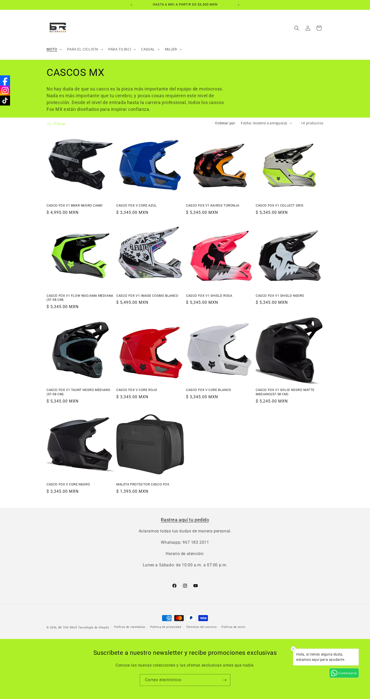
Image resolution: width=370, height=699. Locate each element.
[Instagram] (5, 90)
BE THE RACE (67, 627)
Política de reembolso (129, 627)
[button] (54, 49)
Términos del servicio (201, 627)
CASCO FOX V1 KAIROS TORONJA (212, 205)
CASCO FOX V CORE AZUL (136, 205)
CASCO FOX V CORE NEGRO (68, 484)
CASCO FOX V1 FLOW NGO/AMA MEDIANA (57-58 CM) (80, 298)
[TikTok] (5, 100)
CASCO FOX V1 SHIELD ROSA (209, 295)
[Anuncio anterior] (131, 5)
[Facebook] (5, 80)
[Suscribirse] (224, 680)
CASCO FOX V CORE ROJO (136, 390)
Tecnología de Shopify (93, 627)
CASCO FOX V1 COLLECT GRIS (280, 205)
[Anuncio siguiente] (238, 5)
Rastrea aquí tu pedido (185, 519)
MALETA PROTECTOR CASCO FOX (142, 484)
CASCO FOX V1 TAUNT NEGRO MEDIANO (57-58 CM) (78, 392)
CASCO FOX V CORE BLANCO (208, 390)
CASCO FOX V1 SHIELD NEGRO (280, 295)
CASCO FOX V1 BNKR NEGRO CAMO (75, 205)
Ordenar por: (225, 123)
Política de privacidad (165, 627)
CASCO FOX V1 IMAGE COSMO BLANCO (147, 295)
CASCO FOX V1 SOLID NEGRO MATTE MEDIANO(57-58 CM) (285, 392)
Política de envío (233, 627)
